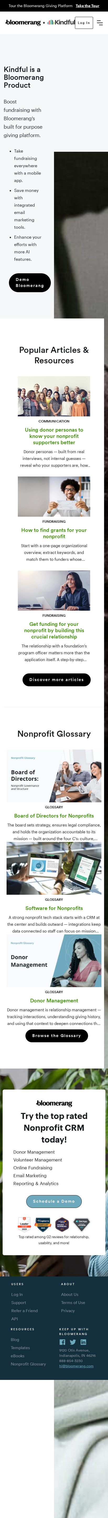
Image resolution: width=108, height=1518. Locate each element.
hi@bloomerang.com (76, 1366)
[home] (40, 23)
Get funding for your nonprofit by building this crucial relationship (54, 630)
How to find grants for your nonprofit (54, 533)
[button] (100, 22)
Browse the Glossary (56, 1035)
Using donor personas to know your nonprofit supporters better (54, 436)
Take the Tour (87, 5)
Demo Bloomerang (30, 282)
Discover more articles (56, 679)
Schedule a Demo (54, 1201)
